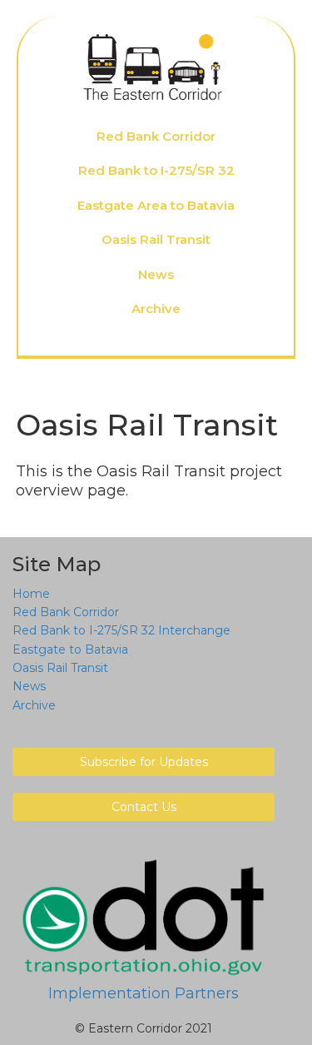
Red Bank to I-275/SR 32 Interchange (121, 630)
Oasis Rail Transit (156, 239)
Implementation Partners (143, 993)
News (156, 274)
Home (31, 593)
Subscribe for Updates (144, 761)
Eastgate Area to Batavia (156, 205)
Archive (156, 308)
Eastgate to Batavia (70, 649)
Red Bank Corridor (156, 136)
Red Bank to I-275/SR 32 (156, 170)
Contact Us (143, 806)
